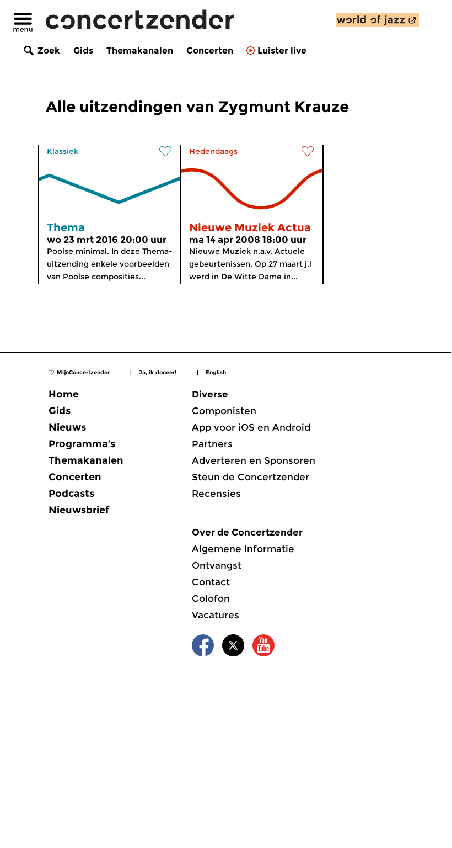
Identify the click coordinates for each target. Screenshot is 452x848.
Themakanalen (139, 50)
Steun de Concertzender (250, 477)
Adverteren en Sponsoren (253, 460)
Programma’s (82, 444)
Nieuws (67, 427)
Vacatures (215, 615)
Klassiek (62, 151)
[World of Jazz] (377, 20)
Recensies (216, 493)
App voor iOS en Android (251, 427)
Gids (83, 50)
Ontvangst (216, 565)
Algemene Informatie (243, 548)
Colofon (211, 598)
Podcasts (71, 493)
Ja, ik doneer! (157, 372)
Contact (211, 581)
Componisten (224, 410)
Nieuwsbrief (79, 510)
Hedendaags (213, 151)
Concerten (209, 50)
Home (64, 394)
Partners (212, 443)
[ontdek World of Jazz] (377, 20)
